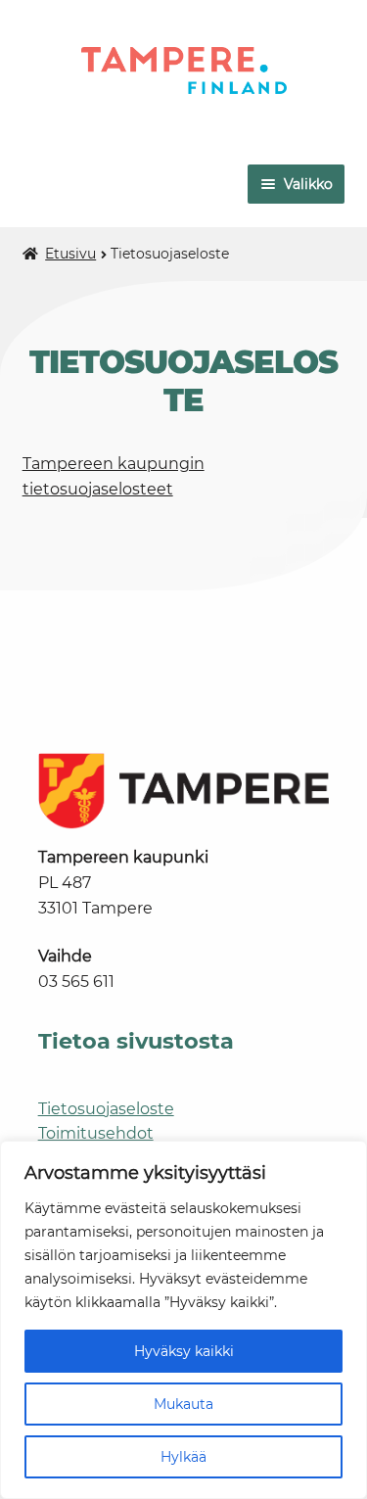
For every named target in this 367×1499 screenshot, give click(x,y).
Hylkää (183, 1457)
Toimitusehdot (96, 1133)
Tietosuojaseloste (106, 1109)
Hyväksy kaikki (184, 1351)
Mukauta (183, 1404)
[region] (183, 1320)
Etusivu (70, 253)
